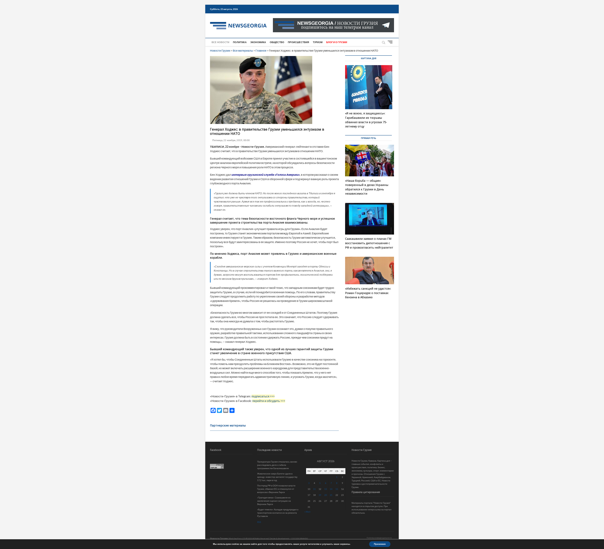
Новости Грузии (219, 538)
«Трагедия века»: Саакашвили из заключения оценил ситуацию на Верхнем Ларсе (274, 500)
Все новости (220, 42)
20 (325, 495)
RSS (259, 522)
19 (320, 495)
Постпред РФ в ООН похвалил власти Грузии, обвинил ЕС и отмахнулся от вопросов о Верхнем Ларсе (276, 488)
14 (331, 489)
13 (325, 489)
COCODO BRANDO (299, 538)
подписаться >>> (263, 396)
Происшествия (298, 42)
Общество (277, 42)
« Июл (307, 511)
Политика (240, 42)
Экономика (258, 42)
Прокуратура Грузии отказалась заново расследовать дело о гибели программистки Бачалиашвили (277, 465)
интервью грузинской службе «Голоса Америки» (266, 174)
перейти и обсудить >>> (268, 401)
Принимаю (380, 544)
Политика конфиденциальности (379, 538)
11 (314, 489)
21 (331, 495)
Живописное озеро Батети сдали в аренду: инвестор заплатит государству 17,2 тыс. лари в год (277, 477)
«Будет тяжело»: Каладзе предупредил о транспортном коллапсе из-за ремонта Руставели (277, 512)
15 (337, 489)
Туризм (318, 42)
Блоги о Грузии (336, 42)
